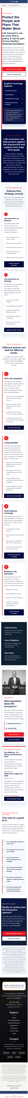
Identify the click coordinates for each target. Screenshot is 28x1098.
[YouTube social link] (17, 2)
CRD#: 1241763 (14, 1088)
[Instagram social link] (15, 2)
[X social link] (13, 2)
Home (14, 1018)
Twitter (14, 1053)
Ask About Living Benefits (14, 496)
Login (14, 1033)
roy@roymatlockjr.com (13, 723)
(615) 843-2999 (11, 728)
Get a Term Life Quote (14, 427)
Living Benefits (14, 95)
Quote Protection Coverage (14, 264)
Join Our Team (14, 1031)
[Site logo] (14, 5)
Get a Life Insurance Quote (14, 69)
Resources (14, 1028)
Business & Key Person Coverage (14, 103)
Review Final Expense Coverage (14, 555)
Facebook (6, 1053)
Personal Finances (14, 1020)
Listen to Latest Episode (11, 795)
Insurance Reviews (14, 1023)
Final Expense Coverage (14, 99)
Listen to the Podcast (14, 739)
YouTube (18, 1057)
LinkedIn (10, 1057)
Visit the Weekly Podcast (14, 799)
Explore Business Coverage (14, 612)
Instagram (22, 1053)
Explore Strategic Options (14, 330)
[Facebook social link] (11, 2)
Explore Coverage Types (14, 74)
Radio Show (14, 1025)
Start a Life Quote (14, 734)
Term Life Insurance (14, 91)
